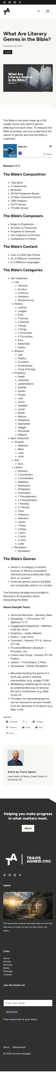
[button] (38, 11)
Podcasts (8, 971)
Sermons (7, 964)
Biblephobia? (19, 1047)
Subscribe (11, 1011)
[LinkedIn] (15, 2)
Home (6, 958)
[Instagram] (9, 2)
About (28, 828)
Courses (8, 52)
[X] (20, 2)
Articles (7, 961)
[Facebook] (4, 2)
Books (6, 968)
